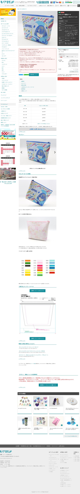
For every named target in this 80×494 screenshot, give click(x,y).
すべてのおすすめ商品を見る (71, 436)
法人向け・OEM (4, 106)
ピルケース (4, 37)
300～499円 (77, 459)
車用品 (62, 460)
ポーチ (3, 53)
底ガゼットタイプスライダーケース (8, 51)
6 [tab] (41, 164)
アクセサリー (4, 46)
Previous (20, 151)
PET (2, 68)
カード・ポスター (5, 43)
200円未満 (77, 456)
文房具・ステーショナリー (7, 82)
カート (58, 5)
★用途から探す (4, 76)
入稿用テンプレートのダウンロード (37, 290)
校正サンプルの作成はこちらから (44, 123)
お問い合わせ (76, 2)
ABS (3, 70)
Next (54, 151)
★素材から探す (4, 58)
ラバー (3, 66)
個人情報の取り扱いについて (39, 445)
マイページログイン (73, 5)
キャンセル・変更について (6, 115)
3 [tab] (35, 164)
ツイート (21, 74)
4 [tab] (37, 164)
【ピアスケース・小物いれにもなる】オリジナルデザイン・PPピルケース (33, 354)
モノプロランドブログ (32, 5)
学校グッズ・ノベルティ (66, 484)
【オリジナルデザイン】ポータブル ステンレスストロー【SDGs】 (32, 351)
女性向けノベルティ (65, 470)
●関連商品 (23, 88)
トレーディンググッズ (5, 97)
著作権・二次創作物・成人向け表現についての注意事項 (8, 125)
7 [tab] (42, 164)
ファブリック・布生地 (6, 45)
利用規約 (48, 445)
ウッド (3, 71)
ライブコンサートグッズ (66, 478)
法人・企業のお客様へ (20, 5)
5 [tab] (39, 164)
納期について (3, 122)
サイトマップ (54, 445)
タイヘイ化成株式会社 (7, 454)
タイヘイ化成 (32, 363)
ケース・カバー (4, 100)
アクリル (3, 60)
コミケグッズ (64, 472)
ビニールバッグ (5, 27)
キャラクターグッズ (65, 473)
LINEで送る (26, 74)
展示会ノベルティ (64, 475)
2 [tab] (34, 164)
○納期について (24, 90)
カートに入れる (68, 78)
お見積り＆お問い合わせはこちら (37, 129)
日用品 (3, 78)
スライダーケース (5, 29)
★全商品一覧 (3, 21)
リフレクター (4, 73)
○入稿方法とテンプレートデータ (27, 87)
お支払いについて (42, 5)
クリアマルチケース (6, 31)
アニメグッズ (3, 95)
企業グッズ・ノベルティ (66, 486)
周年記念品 (63, 482)
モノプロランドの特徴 (9, 5)
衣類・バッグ (52, 468)
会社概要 (17, 445)
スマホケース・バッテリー (7, 84)
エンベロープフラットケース (7, 33)
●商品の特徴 (23, 85)
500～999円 (3, 92)
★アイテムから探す (5, 23)
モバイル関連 (4, 89)
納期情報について (33, 74)
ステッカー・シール (6, 25)
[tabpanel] (38, 152)
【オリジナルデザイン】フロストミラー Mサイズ (28, 347)
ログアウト (64, 5)
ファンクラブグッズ (65, 476)
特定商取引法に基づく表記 (26, 445)
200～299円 (77, 457)
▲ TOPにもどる (22, 131)
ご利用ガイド (51, 5)
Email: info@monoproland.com (6, 458)
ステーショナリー (64, 456)
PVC (3, 62)
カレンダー (4, 55)
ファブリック (4, 64)
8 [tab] (44, 164)
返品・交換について (5, 120)
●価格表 (22, 81)
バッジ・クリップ (5, 48)
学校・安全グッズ (5, 86)
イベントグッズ (5, 80)
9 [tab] (46, 164)
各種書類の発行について (6, 117)
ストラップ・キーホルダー (7, 35)
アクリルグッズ (5, 39)
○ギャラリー (23, 83)
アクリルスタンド (5, 41)
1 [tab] (32, 164)
